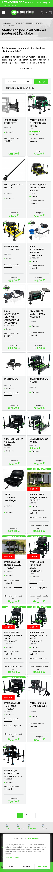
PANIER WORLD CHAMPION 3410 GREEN (37, 123)
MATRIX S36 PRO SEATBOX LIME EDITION (38, 187)
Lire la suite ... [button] (26, 68)
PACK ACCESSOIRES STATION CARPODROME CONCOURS (12, 317)
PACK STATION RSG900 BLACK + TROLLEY (13, 565)
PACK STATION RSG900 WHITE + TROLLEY (38, 497)
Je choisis (26, 867)
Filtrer (41, 81)
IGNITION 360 (11, 379)
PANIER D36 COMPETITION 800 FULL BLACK (13, 773)
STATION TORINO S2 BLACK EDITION (13, 442)
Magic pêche (7, 23)
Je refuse (10, 867)
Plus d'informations (12, 858)
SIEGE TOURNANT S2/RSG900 (10, 497)
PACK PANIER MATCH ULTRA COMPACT (37, 314)
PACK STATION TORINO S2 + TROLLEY (12, 706)
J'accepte (42, 867)
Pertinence (18, 81)
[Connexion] (46, 12)
